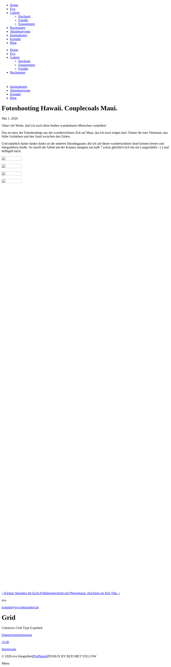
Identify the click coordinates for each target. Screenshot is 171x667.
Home (14, 5)
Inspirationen (18, 35)
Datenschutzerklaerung (17, 635)
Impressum (9, 649)
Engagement (26, 24)
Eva (12, 9)
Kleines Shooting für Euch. (21, 593)
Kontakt (15, 39)
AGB (5, 642)
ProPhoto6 (40, 656)
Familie (23, 20)
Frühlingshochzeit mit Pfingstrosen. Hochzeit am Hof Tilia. (80, 593)
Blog (13, 43)
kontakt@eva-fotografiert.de (20, 607)
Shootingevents (20, 31)
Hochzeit (24, 16)
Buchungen (17, 27)
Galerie (15, 12)
